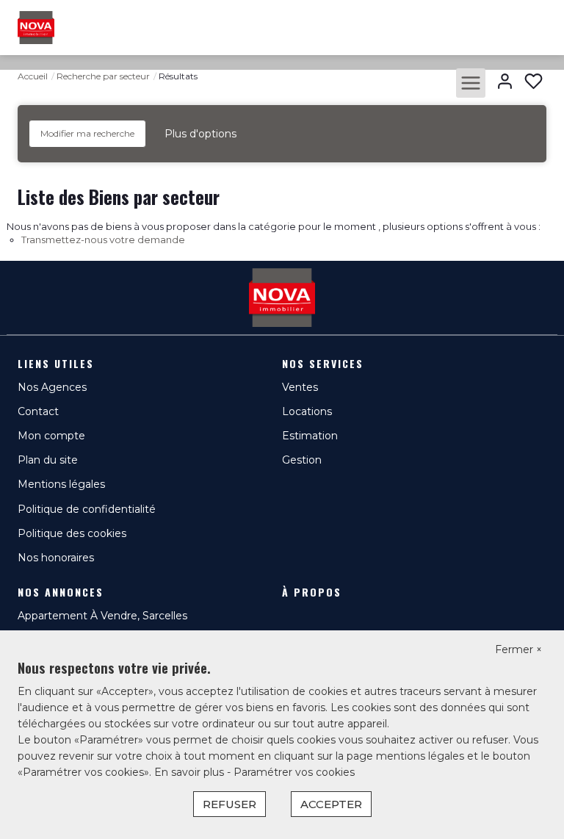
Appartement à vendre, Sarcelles (102, 615)
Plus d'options (200, 133)
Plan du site (48, 460)
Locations (307, 411)
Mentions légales (61, 484)
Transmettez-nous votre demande (103, 239)
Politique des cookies (72, 533)
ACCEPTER (331, 804)
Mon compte (51, 435)
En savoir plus (190, 772)
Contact (38, 411)
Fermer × (518, 649)
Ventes (300, 387)
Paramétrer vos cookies (294, 772)
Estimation (310, 435)
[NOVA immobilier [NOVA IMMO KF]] (36, 26)
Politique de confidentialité (87, 509)
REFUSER (229, 804)
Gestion (302, 460)
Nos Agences (52, 387)
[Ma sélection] (533, 82)
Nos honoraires (56, 557)
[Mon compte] (505, 82)
